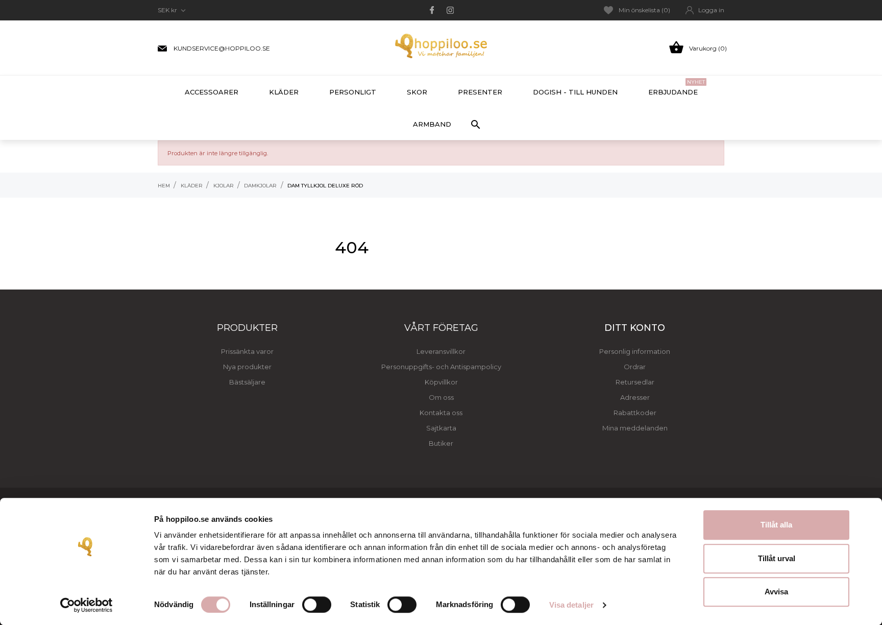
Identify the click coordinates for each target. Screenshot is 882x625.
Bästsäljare (247, 382)
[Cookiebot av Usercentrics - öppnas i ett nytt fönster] (86, 605)
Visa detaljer (571, 604)
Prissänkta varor (247, 351)
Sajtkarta (441, 428)
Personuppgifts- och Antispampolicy (441, 367)
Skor (417, 92)
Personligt (352, 92)
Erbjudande (676, 87)
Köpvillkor (441, 382)
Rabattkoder (635, 412)
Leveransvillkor (440, 351)
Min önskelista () (644, 10)
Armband (432, 124)
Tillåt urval (776, 558)
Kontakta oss (441, 412)
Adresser (635, 397)
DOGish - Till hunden (575, 92)
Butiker (441, 443)
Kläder (284, 92)
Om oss (441, 397)
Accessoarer (211, 92)
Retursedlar (635, 382)
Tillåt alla (776, 524)
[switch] (316, 604)
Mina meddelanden (635, 428)
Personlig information (634, 351)
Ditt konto (634, 327)
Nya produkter (247, 367)
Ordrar (635, 367)
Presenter (480, 92)
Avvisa (776, 591)
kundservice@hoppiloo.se (222, 48)
